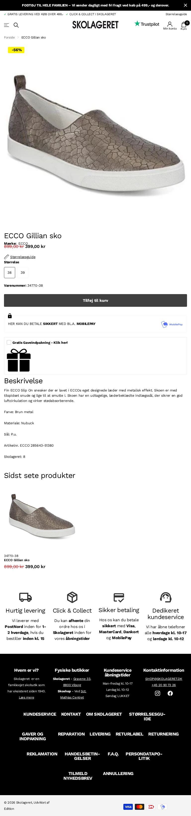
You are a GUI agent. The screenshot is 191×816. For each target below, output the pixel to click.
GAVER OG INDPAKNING (32, 736)
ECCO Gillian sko (17, 560)
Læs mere (26, 697)
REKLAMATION (42, 753)
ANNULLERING (118, 773)
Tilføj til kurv (95, 300)
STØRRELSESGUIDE (147, 716)
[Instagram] (157, 693)
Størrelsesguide (176, 14)
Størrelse (11, 262)
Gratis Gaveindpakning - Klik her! (40, 343)
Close (185, 5)
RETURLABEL (129, 734)
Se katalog (7, 25)
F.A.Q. (113, 753)
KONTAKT (71, 714)
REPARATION (71, 734)
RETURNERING (163, 734)
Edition (9, 809)
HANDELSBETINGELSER (82, 756)
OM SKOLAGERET (104, 714)
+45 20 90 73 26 (164, 685)
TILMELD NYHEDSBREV (77, 776)
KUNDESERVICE (39, 714)
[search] (16, 25)
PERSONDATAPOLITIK (144, 756)
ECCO (23, 243)
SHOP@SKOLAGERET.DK (163, 679)
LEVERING (100, 734)
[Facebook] (170, 693)
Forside (9, 37)
